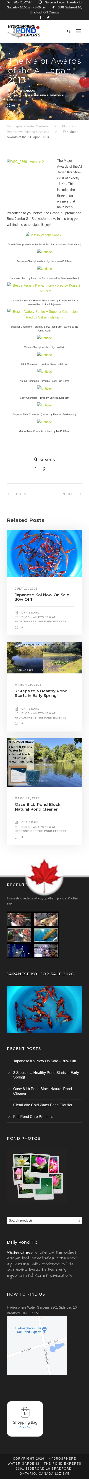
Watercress (20, 1252)
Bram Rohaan (24, 90)
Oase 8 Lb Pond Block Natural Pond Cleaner (37, 806)
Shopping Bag (25, 1422)
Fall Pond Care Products (33, 1117)
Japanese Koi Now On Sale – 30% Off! (44, 1061)
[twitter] (48, 17)
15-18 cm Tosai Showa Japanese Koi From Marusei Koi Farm (44, 1015)
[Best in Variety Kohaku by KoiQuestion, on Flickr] (44, 235)
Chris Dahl (30, 612)
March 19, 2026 (28, 684)
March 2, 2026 (27, 798)
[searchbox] (44, 1220)
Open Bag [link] (25, 1427)
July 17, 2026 (26, 588)
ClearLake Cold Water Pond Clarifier (42, 1105)
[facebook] (40, 17)
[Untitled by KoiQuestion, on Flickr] (44, 252)
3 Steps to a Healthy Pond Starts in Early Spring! (41, 693)
